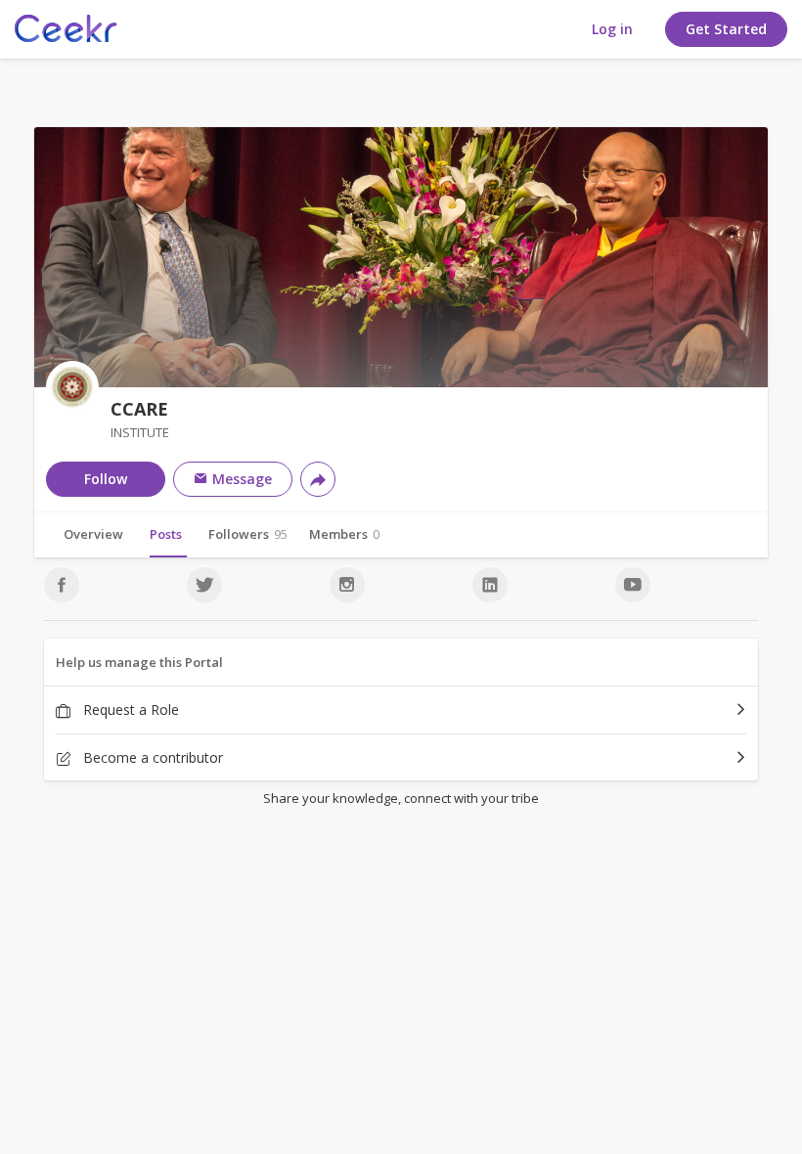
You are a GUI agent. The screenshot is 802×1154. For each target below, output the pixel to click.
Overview (93, 534)
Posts (166, 534)
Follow (105, 478)
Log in (612, 29)
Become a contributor (151, 757)
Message (240, 478)
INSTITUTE (140, 432)
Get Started (726, 29)
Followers (248, 534)
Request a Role (129, 709)
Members (344, 534)
